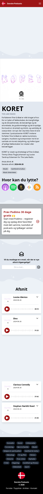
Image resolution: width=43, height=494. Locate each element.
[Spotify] (13, 187)
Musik (5, 169)
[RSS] (37, 187)
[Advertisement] (21, 28)
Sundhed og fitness (30, 463)
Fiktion (32, 455)
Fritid (6, 463)
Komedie (10, 443)
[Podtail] (21, 187)
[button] (40, 3)
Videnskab (17, 467)
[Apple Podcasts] (5, 187)
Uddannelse (30, 443)
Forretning (9, 447)
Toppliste (17, 488)
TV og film (22, 455)
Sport (27, 467)
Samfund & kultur (18, 169)
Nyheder (32, 459)
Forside (9, 488)
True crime (21, 459)
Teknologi (10, 455)
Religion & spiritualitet (12, 451)
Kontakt (34, 488)
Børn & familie (22, 447)
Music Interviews (9, 172)
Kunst (20, 443)
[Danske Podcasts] (21, 475)
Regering (15, 463)
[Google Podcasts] (29, 187)
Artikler (26, 488)
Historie (10, 459)
